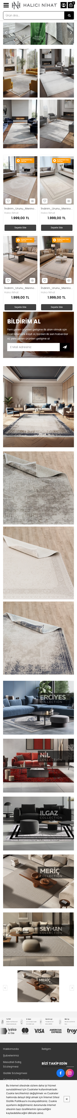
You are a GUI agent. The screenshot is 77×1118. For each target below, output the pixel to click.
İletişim (46, 1049)
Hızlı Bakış (32, 201)
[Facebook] (60, 1073)
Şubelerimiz (11, 1055)
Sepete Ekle (20, 227)
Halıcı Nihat (11, 213)
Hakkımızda (11, 1049)
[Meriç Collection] (38, 986)
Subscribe (65, 347)
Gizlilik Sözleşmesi (15, 1073)
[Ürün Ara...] (69, 15)
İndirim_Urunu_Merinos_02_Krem (20, 208)
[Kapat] (67, 1099)
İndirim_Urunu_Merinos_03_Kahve (20, 288)
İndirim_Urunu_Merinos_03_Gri (57, 208)
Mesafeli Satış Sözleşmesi (12, 1064)
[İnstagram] (70, 1073)
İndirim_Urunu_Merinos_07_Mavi (57, 288)
